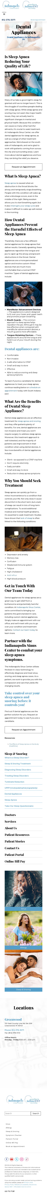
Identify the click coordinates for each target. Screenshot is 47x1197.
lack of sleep (26, 518)
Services (10, 821)
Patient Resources (17, 835)
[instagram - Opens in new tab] (22, 1159)
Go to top (10, 1191)
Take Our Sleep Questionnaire (19, 806)
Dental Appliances (13, 794)
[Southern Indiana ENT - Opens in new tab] (30, 5)
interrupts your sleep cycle (23, 206)
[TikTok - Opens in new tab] (27, 1159)
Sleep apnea (10, 183)
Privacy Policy (9, 1184)
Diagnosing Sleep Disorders (18, 770)
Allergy (9, 1128)
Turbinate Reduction (14, 782)
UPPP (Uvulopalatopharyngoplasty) (21, 788)
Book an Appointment (15, 1146)
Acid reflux (12, 575)
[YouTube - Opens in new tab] (12, 1159)
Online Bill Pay (15, 861)
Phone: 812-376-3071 (14, 1030)
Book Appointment (38, 20)
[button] (4, 14)
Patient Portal (14, 855)
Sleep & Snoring (16, 754)
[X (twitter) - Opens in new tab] (17, 1159)
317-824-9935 (28, 1182)
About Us (11, 828)
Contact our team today (24, 630)
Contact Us (12, 848)
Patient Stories (15, 841)
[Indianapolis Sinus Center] (10, 5)
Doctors (10, 815)
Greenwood (13, 1019)
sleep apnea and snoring (29, 421)
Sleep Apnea (11, 800)
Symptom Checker (14, 1135)
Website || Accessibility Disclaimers (25, 1184)
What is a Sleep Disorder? (17, 758)
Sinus (8, 1124)
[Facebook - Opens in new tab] (7, 1159)
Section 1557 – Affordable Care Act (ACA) (18, 1187)
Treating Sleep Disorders (17, 776)
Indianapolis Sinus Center (28, 607)
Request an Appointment (23, 167)
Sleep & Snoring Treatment (18, 764)
